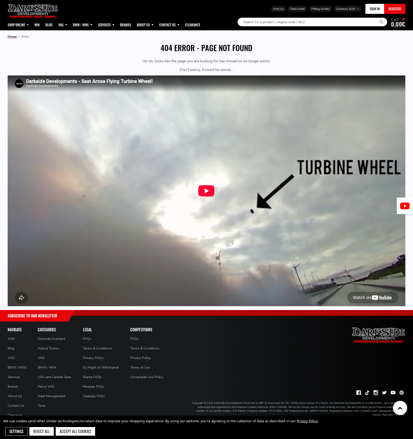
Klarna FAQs (92, 377)
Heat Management (51, 396)
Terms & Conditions (97, 348)
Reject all (41, 431)
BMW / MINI (17, 367)
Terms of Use (140, 367)
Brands (13, 386)
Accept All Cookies (75, 431)
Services (14, 377)
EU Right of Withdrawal (101, 367)
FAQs (87, 339)
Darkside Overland (51, 339)
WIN (11, 339)
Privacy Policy (93, 358)
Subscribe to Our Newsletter (32, 316)
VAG (11, 358)
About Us (15, 396)
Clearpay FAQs (94, 396)
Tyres (42, 405)
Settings (16, 431)
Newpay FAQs (93, 386)
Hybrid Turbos (48, 348)
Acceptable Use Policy (146, 377)
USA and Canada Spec (54, 377)
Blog (11, 348)
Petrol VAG (46, 386)
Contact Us (16, 405)
